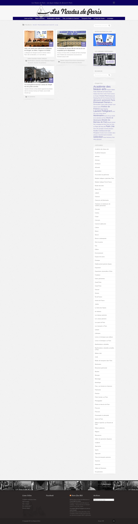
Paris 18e (95, 128)
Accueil (35, 24)
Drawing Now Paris (110, 98)
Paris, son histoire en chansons (71, 18)
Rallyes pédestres (39, 18)
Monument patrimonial (72, 62)
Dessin (97, 235)
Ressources (98, 435)
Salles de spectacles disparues (103, 439)
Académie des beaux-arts (102, 88)
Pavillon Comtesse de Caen (101, 131)
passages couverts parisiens (106, 128)
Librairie (97, 329)
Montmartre (98, 115)
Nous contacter (25, 504)
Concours (97, 220)
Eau (96, 245)
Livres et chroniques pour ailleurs (104, 337)
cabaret (97, 193)
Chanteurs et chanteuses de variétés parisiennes (102, 204)
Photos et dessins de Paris (102, 404)
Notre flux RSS (77, 495)
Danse (96, 231)
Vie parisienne (42, 62)
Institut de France (99, 300)
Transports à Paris (86, 18)
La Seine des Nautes (99, 18)
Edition (29, 58)
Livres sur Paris (28, 18)
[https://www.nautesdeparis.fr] (69, 17)
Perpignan (96, 132)
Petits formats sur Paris (101, 397)
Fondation (97, 275)
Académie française (100, 153)
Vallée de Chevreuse (100, 468)
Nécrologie (98, 379)
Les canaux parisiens (100, 318)
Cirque (96, 216)
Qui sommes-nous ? (26, 506)
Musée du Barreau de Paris (101, 121)
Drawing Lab (111, 96)
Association (98, 171)
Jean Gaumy (104, 109)
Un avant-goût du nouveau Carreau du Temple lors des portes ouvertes (38, 85)
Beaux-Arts (98, 189)
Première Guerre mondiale (106, 132)
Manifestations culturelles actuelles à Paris (104, 348)
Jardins (97, 304)
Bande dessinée (99, 185)
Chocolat (97, 209)
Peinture (97, 393)
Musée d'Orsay (107, 115)
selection (98, 137)
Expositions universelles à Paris (103, 271)
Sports (96, 450)
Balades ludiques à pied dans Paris (104, 178)
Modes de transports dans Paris (103, 360)
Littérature (44, 58)
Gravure (97, 289)
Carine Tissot (106, 93)
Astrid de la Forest (102, 91)
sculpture (97, 442)
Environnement (80, 60)
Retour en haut (114, 521)
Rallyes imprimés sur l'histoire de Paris (104, 423)
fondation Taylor (112, 104)
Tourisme (36, 62)
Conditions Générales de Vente (29, 499)
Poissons (97, 408)
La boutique (110, 18)
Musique (97, 375)
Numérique (98, 382)
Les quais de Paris (100, 322)
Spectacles (30, 62)
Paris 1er (109, 124)
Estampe (97, 260)
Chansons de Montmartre (102, 200)
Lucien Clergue (99, 113)
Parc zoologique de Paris (99, 124)
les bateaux (98, 311)
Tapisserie (97, 453)
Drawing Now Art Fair (99, 98)
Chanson (97, 196)
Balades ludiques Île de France (68, 60)
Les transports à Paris (101, 326)
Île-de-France (98, 297)
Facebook (114, 2)
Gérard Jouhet (97, 106)
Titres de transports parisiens (103, 457)
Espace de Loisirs (100, 256)
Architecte (97, 163)
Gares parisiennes (100, 278)
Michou (104, 113)
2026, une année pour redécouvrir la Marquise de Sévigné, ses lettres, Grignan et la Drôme (38, 49)
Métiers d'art (98, 353)
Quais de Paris (99, 419)
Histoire (39, 58)
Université (97, 464)
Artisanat (97, 167)
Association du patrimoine (102, 174)
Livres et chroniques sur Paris (103, 340)
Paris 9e (103, 126)
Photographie (98, 400)
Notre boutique (25, 501)
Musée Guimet (111, 122)
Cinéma (97, 213)
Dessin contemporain (100, 238)
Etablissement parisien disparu (103, 264)
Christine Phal (103, 96)
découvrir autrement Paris (104, 100)
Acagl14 (109, 89)
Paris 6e (97, 126)
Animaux (97, 160)
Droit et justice (99, 242)
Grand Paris (98, 282)
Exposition (34, 58)
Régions (52, 60)
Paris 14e (110, 126)
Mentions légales (26, 508)
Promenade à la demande (102, 415)
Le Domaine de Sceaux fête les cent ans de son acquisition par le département (71, 49)
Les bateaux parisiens (101, 315)
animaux (97, 156)
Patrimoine (47, 60)
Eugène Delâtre (104, 104)
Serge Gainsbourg (107, 137)
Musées (80, 62)
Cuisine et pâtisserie (100, 224)
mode (42, 60)
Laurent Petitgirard (102, 111)
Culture (97, 227)
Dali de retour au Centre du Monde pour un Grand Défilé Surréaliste (79, 500)
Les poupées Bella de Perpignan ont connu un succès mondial (80, 509)
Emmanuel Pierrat (101, 102)
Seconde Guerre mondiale (105, 135)
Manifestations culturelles (53, 18)
